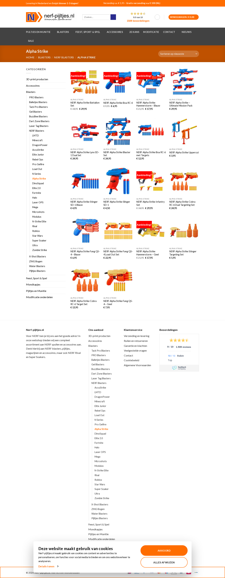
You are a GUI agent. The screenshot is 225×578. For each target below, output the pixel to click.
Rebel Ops (37, 159)
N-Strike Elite (39, 221)
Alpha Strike (39, 178)
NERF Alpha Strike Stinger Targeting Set (183, 253)
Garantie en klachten (135, 345)
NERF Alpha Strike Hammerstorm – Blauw (148, 104)
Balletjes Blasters (38, 102)
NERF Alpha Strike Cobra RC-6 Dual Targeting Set (182, 203)
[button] (157, 17)
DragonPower (40, 145)
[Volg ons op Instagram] (191, 3)
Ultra (35, 245)
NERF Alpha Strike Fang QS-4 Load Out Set (118, 253)
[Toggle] (64, 92)
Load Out (37, 169)
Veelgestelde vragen (135, 350)
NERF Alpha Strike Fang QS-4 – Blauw (85, 253)
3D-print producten (37, 79)
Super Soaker (39, 240)
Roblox (36, 231)
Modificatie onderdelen (39, 297)
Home (30, 57)
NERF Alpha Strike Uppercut (184, 152)
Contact (169, 32)
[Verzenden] (113, 17)
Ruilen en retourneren (136, 340)
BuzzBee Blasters (38, 116)
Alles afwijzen (164, 562)
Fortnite (36, 192)
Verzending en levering (136, 335)
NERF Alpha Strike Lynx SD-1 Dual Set (84, 154)
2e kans (134, 32)
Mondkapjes (33, 284)
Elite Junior (38, 154)
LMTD (35, 135)
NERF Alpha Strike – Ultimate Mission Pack (180, 104)
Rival (34, 226)
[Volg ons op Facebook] (187, 3)
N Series (36, 173)
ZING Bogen (35, 261)
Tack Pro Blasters (38, 107)
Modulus (36, 216)
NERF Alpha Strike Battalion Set (84, 104)
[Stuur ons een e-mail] (195, 3)
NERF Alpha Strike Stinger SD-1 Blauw (84, 203)
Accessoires (115, 32)
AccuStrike (38, 150)
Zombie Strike (39, 250)
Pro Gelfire (38, 164)
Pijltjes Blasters (37, 271)
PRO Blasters (36, 97)
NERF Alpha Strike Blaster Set (116, 154)
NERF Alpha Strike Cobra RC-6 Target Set (83, 303)
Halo (34, 197)
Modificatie (151, 32)
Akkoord (164, 550)
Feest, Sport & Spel (87, 32)
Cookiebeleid (131, 360)
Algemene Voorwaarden (137, 365)
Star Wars (37, 236)
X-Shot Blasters (37, 256)
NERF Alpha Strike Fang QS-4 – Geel (118, 303)
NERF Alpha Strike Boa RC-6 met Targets (151, 154)
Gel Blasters (35, 111)
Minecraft (37, 140)
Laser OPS (37, 202)
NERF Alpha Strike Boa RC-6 (118, 102)
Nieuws (186, 32)
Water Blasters (37, 266)
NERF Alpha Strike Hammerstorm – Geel (147, 253)
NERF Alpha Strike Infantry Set (150, 203)
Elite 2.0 (36, 188)
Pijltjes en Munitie (38, 32)
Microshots (38, 212)
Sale (31, 40)
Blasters (63, 32)
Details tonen (46, 566)
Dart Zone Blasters (39, 121)
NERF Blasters (64, 57)
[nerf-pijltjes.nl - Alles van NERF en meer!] (51, 17)
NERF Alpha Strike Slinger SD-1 (116, 203)
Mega (35, 207)
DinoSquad (38, 183)
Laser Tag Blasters (38, 126)
